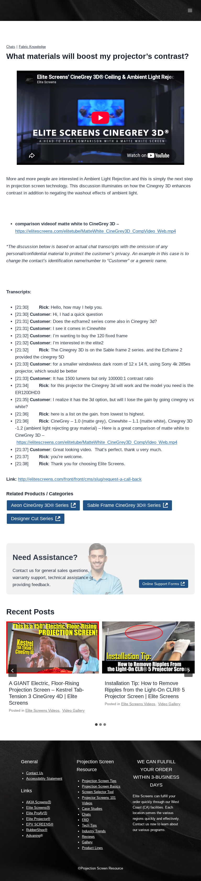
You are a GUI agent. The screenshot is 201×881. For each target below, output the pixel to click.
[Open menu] (190, 10)
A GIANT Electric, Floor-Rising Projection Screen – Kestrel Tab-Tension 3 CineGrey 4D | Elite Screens (46, 693)
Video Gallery (73, 710)
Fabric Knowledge (32, 47)
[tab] (96, 724)
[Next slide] (188, 670)
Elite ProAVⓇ (36, 813)
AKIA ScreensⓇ (38, 802)
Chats (10, 47)
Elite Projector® (38, 819)
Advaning (33, 836)
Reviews (88, 837)
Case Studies (92, 809)
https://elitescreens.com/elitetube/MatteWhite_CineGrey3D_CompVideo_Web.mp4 (95, 231)
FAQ (85, 820)
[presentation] (52, 647)
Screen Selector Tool (98, 792)
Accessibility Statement (44, 779)
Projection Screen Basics (101, 786)
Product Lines (92, 848)
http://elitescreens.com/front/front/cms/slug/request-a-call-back (80, 479)
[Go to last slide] (12, 670)
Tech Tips (89, 825)
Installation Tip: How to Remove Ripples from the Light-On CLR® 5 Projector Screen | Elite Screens (145, 689)
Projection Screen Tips (99, 781)
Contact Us (34, 773)
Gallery (87, 842)
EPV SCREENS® (39, 824)
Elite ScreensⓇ (38, 808)
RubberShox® (36, 830)
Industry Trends (94, 831)
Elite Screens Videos (42, 710)
